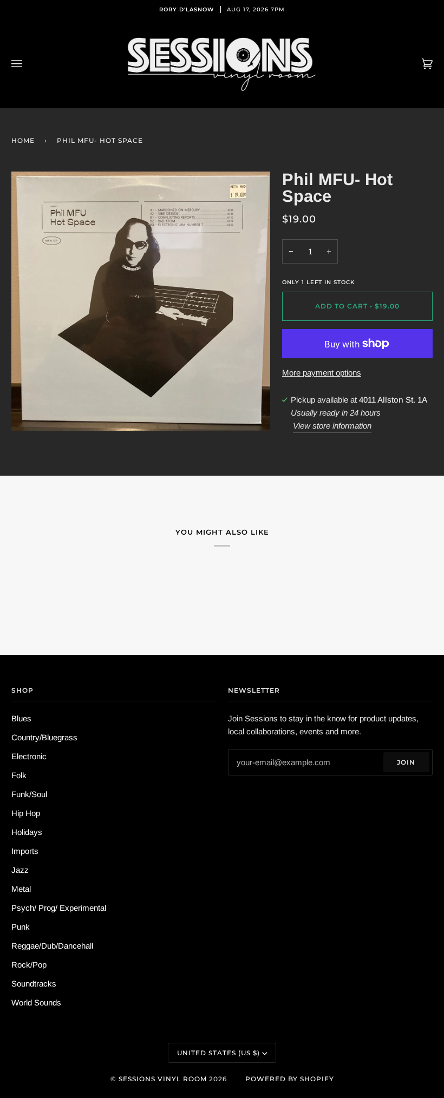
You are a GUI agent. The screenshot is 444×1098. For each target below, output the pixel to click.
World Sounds (36, 1002)
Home (23, 140)
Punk (20, 926)
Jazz (20, 870)
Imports (24, 851)
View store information (332, 425)
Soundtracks (33, 983)
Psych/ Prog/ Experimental (58, 907)
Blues (21, 718)
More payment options (321, 372)
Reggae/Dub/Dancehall (52, 945)
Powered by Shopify (289, 1079)
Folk (19, 775)
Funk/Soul (29, 794)
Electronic (29, 756)
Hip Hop (25, 813)
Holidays (26, 832)
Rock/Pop (29, 964)
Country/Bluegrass (44, 737)
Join (406, 762)
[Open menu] (27, 63)
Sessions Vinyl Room (163, 1079)
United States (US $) (218, 1053)
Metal (21, 888)
